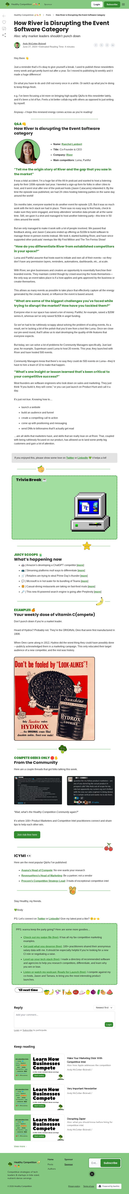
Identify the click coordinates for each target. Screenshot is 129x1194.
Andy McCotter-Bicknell (34, 43)
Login (97, 4)
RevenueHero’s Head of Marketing (41, 875)
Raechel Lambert (72, 144)
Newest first (102, 1007)
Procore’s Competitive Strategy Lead (43, 881)
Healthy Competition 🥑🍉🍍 (27, 15)
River (69, 155)
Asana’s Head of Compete (36, 870)
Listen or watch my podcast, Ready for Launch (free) (54, 972)
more (80, 565)
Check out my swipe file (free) (40, 937)
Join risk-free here (27, 834)
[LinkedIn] (92, 1174)
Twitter (70, 457)
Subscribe (112, 4)
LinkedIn (83, 457)
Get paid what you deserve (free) (42, 946)
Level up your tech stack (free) (41, 959)
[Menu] (123, 4)
